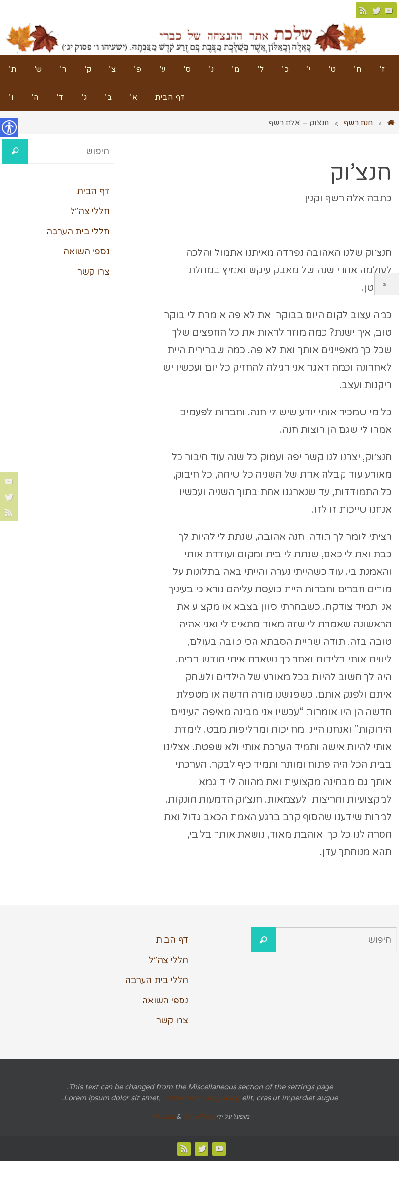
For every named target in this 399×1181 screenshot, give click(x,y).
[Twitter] (376, 10)
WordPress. (182, 1117)
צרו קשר (93, 272)
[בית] (391, 122)
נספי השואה (86, 251)
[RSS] (363, 10)
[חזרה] (387, 284)
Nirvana (163, 1117)
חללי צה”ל (89, 211)
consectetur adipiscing (201, 1097)
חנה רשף (358, 122)
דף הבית (93, 191)
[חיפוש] (15, 151)
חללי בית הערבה (77, 231)
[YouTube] (389, 10)
